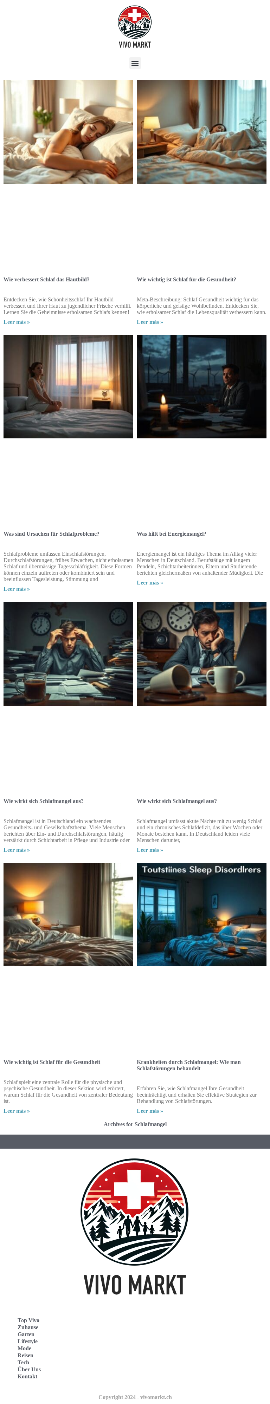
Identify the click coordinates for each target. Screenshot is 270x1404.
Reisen (25, 1355)
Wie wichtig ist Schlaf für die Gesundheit (52, 1062)
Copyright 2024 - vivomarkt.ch (135, 1397)
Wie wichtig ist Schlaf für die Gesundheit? (186, 279)
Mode (24, 1348)
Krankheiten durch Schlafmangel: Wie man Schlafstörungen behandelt (189, 1065)
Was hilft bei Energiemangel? (171, 534)
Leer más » (17, 322)
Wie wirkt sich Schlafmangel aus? (44, 801)
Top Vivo (28, 1320)
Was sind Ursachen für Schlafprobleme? (51, 534)
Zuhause (28, 1327)
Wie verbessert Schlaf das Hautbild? (47, 279)
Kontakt (27, 1376)
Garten (26, 1334)
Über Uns (29, 1369)
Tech (23, 1362)
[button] (135, 63)
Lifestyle (28, 1341)
